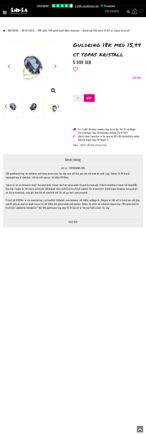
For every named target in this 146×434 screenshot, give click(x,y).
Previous (9, 66)
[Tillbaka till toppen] (139, 430)
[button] (137, 9)
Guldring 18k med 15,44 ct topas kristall (106, 30)
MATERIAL (13, 30)
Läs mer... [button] (137, 77)
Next (55, 66)
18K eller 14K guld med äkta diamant (58, 30)
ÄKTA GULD (28, 30)
